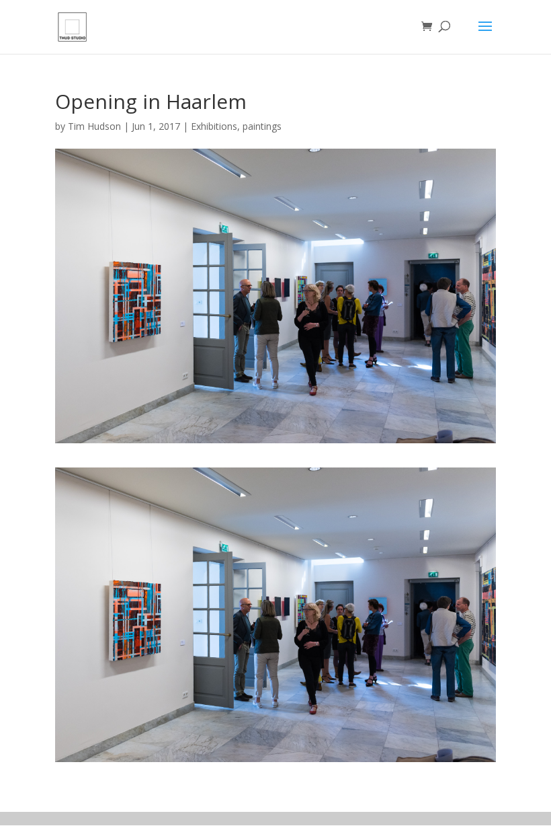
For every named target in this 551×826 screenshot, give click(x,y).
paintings (262, 126)
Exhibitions (214, 126)
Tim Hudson (94, 126)
